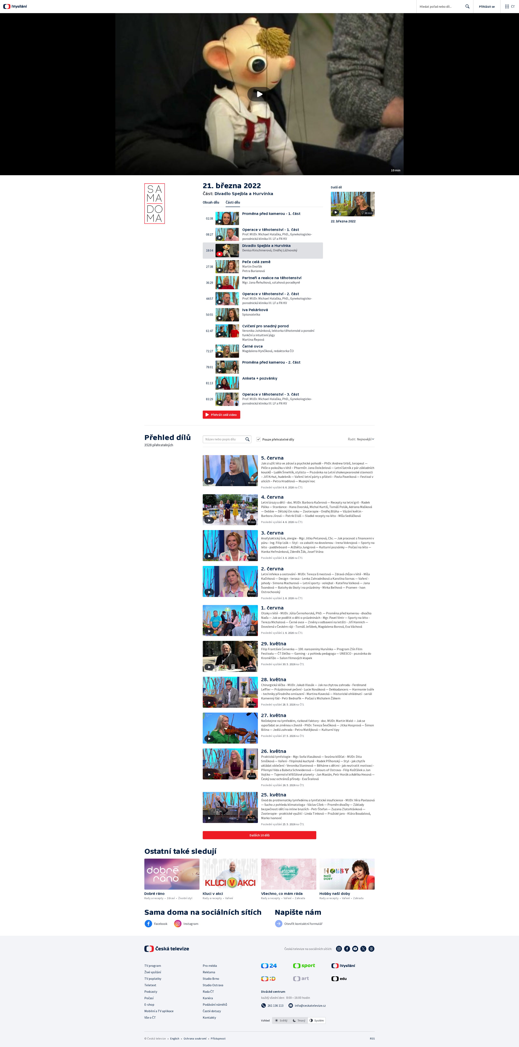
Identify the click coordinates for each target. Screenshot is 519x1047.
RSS (372, 1038)
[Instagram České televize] (339, 949)
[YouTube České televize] (355, 949)
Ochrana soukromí (195, 1038)
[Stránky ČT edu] (338, 980)
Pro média (210, 966)
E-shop (149, 1004)
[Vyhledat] (247, 439)
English (174, 1038)
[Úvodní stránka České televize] (167, 949)
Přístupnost (218, 1038)
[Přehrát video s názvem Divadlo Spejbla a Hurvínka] (259, 94)
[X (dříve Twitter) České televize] (363, 949)
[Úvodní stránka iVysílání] (18, 6)
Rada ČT (208, 991)
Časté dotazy (212, 1011)
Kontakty (209, 1017)
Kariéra (208, 998)
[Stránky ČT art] (301, 980)
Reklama (209, 972)
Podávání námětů (215, 1004)
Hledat (467, 6)
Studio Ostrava (213, 985)
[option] (281, 1020)
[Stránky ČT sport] (304, 967)
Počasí (148, 998)
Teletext (150, 985)
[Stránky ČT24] (269, 967)
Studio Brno (211, 979)
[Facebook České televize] (347, 949)
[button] (259, 94)
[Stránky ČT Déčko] (268, 980)
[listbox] (299, 1020)
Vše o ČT (150, 1017)
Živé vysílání (152, 972)
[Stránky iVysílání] (343, 967)
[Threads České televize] (371, 949)
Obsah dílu (211, 202)
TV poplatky (152, 979)
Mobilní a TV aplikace (159, 1011)
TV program (152, 966)
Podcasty (150, 991)
